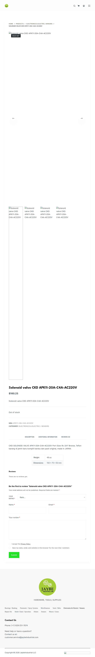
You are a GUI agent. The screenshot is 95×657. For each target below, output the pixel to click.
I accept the (21, 544)
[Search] (74, 6)
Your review (14, 517)
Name (12, 505)
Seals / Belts (57, 608)
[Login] (84, 6)
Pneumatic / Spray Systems (29, 608)
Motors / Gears (54, 612)
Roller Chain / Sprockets (23, 612)
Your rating (12, 497)
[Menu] (89, 6)
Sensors (43, 612)
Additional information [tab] (47, 437)
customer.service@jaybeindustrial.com (21, 637)
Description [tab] (29, 437)
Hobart (36, 612)
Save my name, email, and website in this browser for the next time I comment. (41, 548)
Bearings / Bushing (11, 608)
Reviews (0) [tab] (65, 437)
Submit (14, 555)
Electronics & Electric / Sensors (34, 426)
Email (51, 505)
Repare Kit (8, 612)
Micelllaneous (45, 608)
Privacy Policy (25, 544)
